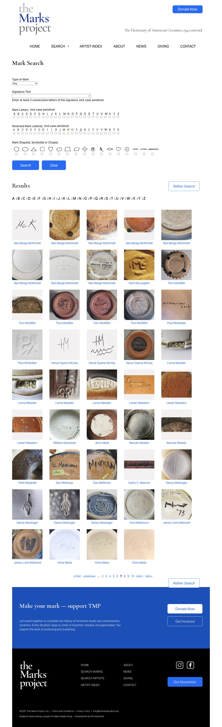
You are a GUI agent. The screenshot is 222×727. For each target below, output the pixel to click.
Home (35, 46)
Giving (163, 46)
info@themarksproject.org (106, 711)
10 (132, 576)
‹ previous (89, 576)
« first (77, 576)
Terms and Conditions (63, 711)
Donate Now (187, 9)
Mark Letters (20, 110)
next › (139, 576)
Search (58, 46)
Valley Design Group (63, 716)
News (141, 46)
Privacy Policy (83, 711)
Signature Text (21, 92)
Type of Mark (20, 79)
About (119, 46)
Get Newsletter (185, 682)
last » (149, 576)
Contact (188, 46)
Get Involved (185, 621)
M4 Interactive (97, 716)
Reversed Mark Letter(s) (27, 126)
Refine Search (184, 186)
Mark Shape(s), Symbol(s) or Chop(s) (35, 142)
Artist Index (91, 46)
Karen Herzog (35, 716)
